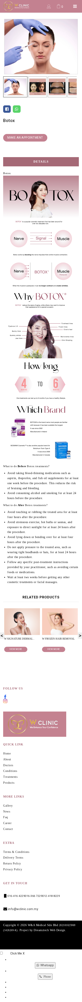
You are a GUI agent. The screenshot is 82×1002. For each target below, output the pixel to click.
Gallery (8, 805)
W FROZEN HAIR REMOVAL (52, 638)
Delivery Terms (13, 857)
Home (7, 753)
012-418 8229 (51, 895)
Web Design (57, 930)
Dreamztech (41, 930)
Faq (5, 817)
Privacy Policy (12, 869)
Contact (8, 829)
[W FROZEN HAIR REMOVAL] (54, 621)
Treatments (10, 776)
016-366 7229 (33, 895)
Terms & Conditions (16, 852)
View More (48, 649)
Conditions (10, 771)
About (7, 759)
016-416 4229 (16, 895)
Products (8, 782)
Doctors (8, 765)
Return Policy (12, 863)
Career (7, 823)
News (6, 811)
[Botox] (41, 46)
